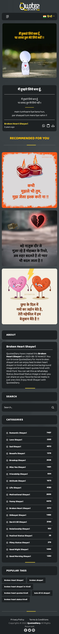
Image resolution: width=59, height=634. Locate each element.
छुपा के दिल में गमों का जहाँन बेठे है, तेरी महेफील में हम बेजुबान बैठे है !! (29, 296)
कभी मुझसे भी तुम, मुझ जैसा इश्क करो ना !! (29, 180)
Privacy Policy (17, 620)
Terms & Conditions (38, 620)
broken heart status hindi (15, 599)
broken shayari (36, 580)
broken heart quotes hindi (16, 593)
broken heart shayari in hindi (17, 586)
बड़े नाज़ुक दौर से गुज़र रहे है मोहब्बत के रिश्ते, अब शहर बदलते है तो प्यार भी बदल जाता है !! (29, 238)
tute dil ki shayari (42, 593)
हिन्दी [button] (50, 16)
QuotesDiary (33, 623)
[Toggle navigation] (7, 16)
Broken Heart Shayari (16, 124)
